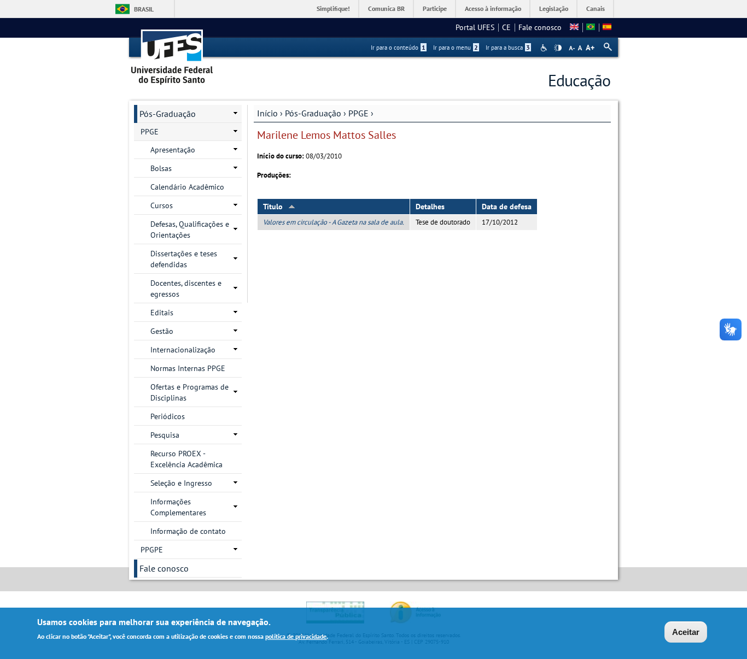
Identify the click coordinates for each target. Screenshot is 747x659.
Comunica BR (386, 8)
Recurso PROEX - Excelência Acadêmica (186, 459)
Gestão (161, 331)
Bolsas (161, 168)
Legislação (553, 8)
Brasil (144, 9)
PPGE (358, 113)
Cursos (161, 205)
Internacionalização (182, 350)
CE (506, 27)
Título (273, 206)
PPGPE (152, 550)
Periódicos (167, 416)
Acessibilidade (545, 47)
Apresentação (172, 150)
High (558, 48)
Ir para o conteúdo (398, 47)
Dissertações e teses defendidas (183, 259)
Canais (595, 8)
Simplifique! (333, 8)
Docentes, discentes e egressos (185, 288)
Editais (161, 312)
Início (267, 113)
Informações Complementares (178, 507)
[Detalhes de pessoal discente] (590, 27)
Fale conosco (540, 27)
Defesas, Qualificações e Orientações (189, 229)
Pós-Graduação (313, 113)
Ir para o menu (455, 47)
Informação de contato (188, 531)
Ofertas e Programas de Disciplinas (189, 392)
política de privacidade (295, 636)
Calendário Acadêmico (187, 187)
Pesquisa (164, 435)
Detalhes (430, 206)
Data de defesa (507, 206)
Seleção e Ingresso (181, 483)
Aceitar (685, 632)
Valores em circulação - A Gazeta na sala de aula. (333, 222)
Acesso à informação (493, 8)
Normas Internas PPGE (187, 368)
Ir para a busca (508, 47)
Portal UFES (475, 27)
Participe (435, 8)
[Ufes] (172, 53)
